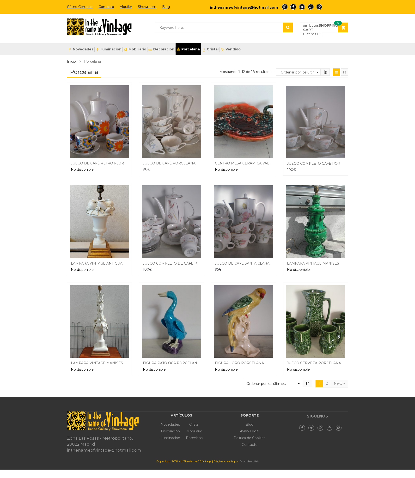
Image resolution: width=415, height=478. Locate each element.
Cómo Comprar (80, 7)
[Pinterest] (330, 428)
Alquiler (126, 7)
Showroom (147, 7)
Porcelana (190, 49)
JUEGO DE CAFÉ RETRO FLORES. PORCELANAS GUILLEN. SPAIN (128, 163)
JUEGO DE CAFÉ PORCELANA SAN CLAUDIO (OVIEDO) (191, 163)
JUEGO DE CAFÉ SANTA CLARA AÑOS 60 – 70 (254, 263)
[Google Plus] (321, 428)
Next (338, 383)
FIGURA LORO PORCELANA (239, 363)
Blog (166, 7)
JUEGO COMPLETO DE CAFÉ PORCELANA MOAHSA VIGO (193, 263)
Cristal (213, 49)
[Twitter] (312, 428)
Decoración (163, 49)
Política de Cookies (249, 438)
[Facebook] (303, 428)
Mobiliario (137, 49)
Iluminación (111, 49)
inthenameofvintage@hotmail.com (244, 7)
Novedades (83, 49)
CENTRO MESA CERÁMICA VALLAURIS (248, 163)
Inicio (71, 61)
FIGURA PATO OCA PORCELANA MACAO (178, 363)
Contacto (106, 7)
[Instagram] (339, 428)
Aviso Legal (249, 431)
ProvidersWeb (249, 461)
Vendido (233, 49)
